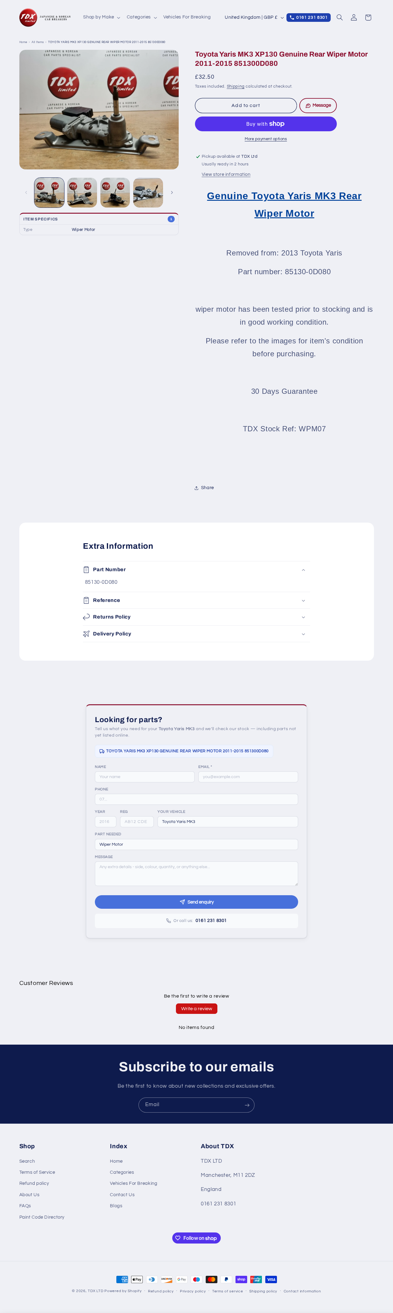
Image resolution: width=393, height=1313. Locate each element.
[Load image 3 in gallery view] (115, 193)
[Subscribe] (247, 1105)
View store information (226, 174)
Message (104, 857)
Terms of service (227, 1291)
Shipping (236, 87)
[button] (101, 17)
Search (27, 1161)
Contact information (302, 1291)
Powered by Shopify (123, 1291)
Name (100, 767)
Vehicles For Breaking (133, 1183)
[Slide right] (172, 192)
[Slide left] (26, 192)
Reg (124, 812)
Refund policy (34, 1183)
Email (205, 767)
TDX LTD (95, 1291)
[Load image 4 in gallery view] (148, 193)
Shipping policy (263, 1291)
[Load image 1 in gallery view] (49, 193)
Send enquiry (201, 902)
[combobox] (228, 821)
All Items (38, 42)
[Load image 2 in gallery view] (82, 193)
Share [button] (207, 487)
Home (23, 42)
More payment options (266, 139)
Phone (101, 789)
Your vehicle (171, 812)
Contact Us (122, 1194)
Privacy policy (193, 1291)
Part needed (108, 834)
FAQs (25, 1206)
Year (100, 812)
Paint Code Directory (42, 1217)
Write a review (196, 1008)
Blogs (116, 1206)
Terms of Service (37, 1172)
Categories (122, 1172)
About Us (29, 1194)
